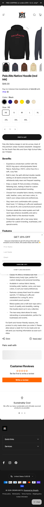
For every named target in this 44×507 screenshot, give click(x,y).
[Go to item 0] (6, 67)
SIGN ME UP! (22, 264)
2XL (6, 120)
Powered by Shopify (31, 490)
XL (38, 113)
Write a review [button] (22, 380)
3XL (16, 120)
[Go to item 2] (15, 67)
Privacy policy (6, 494)
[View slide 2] (22, 413)
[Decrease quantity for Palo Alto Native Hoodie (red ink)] (4, 129)
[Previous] (3, 3)
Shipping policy (37, 494)
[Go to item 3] (24, 67)
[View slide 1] (19, 413)
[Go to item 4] (33, 67)
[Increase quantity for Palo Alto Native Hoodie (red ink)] (15, 129)
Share (8, 338)
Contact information (22, 497)
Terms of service (26, 494)
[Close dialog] (42, 235)
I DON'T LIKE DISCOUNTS (22, 269)
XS (6, 113)
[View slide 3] (24, 413)
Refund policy (16, 494)
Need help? (37, 339)
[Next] (40, 3)
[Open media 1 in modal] (27, 28)
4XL (25, 120)
